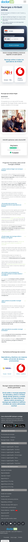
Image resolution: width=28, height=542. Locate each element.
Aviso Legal (14, 537)
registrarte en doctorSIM (7, 219)
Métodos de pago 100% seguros (9, 504)
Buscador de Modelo (6, 470)
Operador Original (5, 475)
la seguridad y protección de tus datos (16, 264)
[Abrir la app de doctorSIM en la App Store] (8, 425)
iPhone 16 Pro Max (7, 484)
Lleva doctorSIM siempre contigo (11, 416)
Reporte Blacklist (5, 473)
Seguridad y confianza (6, 502)
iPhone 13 (5, 478)
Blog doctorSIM (5, 513)
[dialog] (5, 541)
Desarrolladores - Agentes (9, 510)
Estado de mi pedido (6, 493)
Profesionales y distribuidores (8, 507)
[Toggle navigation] (25, 2)
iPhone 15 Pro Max (7, 486)
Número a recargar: (9, 36)
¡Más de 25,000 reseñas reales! (9, 518)
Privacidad (6, 537)
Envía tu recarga (14, 45)
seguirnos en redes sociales (17, 217)
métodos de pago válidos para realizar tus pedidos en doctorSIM (12, 243)
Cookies (20, 537)
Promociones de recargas (7, 434)
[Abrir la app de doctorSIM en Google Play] (19, 425)
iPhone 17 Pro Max (7, 481)
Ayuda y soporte (5, 496)
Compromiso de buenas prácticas (9, 499)
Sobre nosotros (5, 515)
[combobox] (7, 39)
